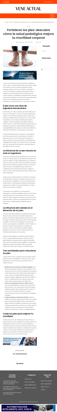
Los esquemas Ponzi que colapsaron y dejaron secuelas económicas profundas (10, 382)
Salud (28, 26)
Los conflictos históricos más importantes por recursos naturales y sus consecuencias (12, 388)
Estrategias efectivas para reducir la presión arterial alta (12, 393)
